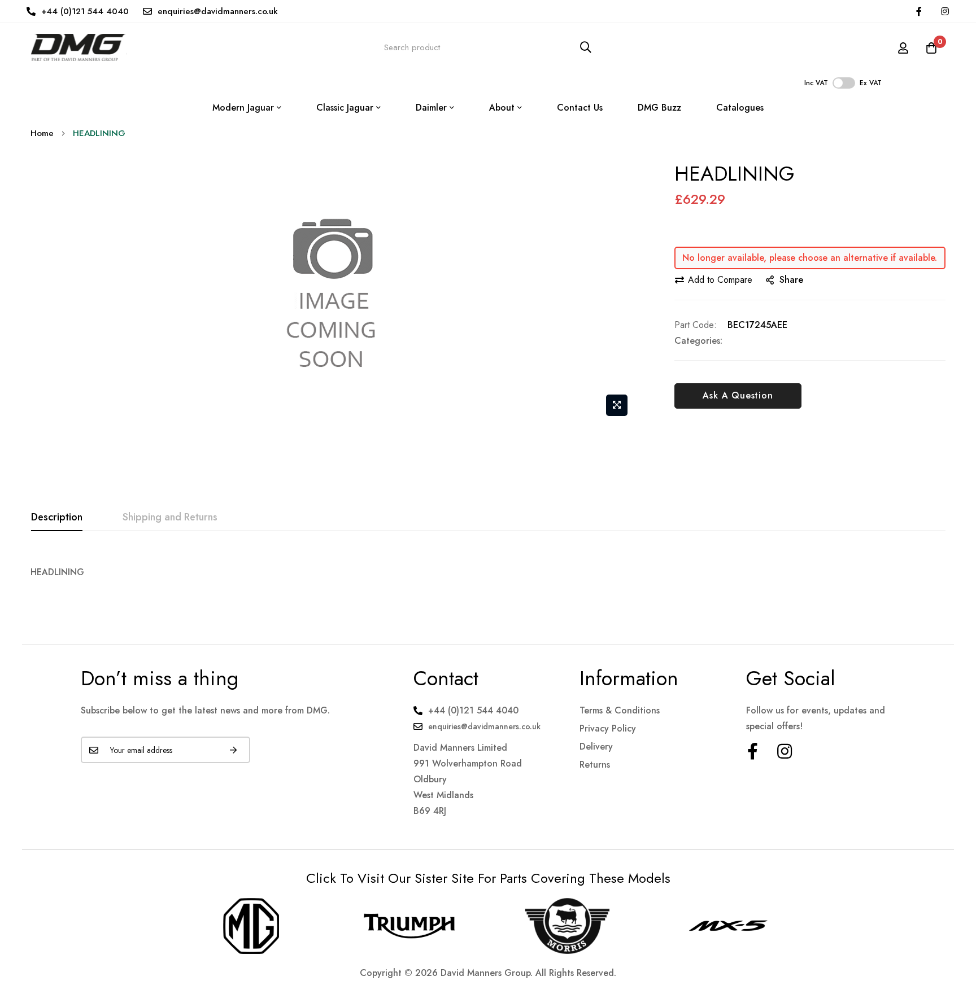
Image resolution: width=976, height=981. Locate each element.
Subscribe (233, 750)
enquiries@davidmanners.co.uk (218, 11)
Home (42, 133)
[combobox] (488, 47)
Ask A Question (738, 395)
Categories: (698, 340)
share (791, 279)
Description (56, 517)
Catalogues (740, 107)
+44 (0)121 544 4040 (85, 11)
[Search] (585, 47)
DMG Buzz (659, 107)
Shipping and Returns (170, 517)
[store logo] (78, 47)
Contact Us (580, 107)
